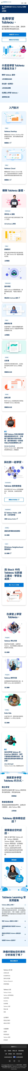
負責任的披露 (19, 1053)
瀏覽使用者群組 (13, 500)
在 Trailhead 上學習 (10, 224)
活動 (5, 1012)
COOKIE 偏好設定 (8, 1057)
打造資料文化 (7, 975)
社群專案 (6, 1003)
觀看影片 (7, 143)
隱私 (14, 1053)
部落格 (9, 1050)
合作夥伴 (6, 1017)
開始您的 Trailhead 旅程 (11, 298)
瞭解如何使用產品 (14, 40)
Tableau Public (7, 992)
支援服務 (6, 1029)
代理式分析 (6, 973)
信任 (5, 1050)
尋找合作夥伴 (7, 1020)
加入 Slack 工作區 (14, 585)
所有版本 (6, 1040)
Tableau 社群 (7, 989)
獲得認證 (14, 860)
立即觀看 (4, 11)
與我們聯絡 (6, 984)
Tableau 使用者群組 (8, 995)
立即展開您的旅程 (7, 79)
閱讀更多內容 (8, 372)
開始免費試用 (14, 961)
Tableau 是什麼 (8, 970)
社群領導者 (6, 998)
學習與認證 (6, 1034)
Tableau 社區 (7, 1006)
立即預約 (14, 811)
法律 (6, 1053)
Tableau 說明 (7, 1037)
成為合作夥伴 (7, 1023)
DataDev (6, 1000)
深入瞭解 (7, 535)
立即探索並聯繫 (6, 88)
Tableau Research (8, 981)
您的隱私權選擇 (19, 1057)
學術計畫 (6, 1009)
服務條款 (10, 1053)
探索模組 (14, 796)
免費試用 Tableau (14, 34)
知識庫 (5, 1031)
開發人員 (15, 1050)
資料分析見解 (7, 978)
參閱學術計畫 (5, 97)
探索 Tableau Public (10, 519)
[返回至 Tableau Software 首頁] (6, 2)
